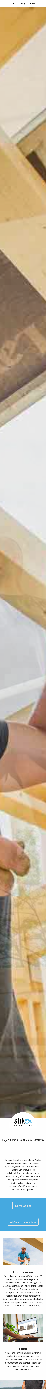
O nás (13, 3)
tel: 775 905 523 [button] (23, 1205)
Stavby (22, 3)
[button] (23, 1222)
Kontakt (32, 3)
